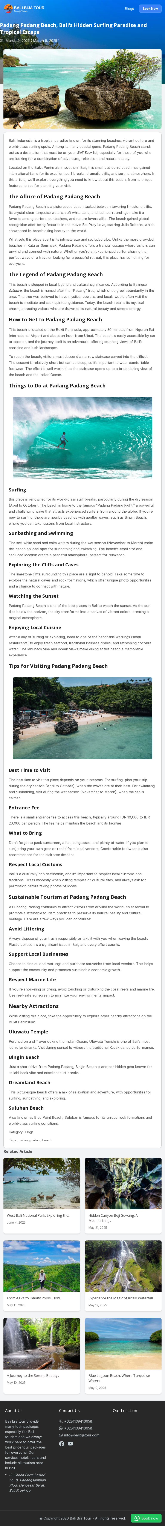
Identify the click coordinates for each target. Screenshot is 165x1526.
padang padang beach (35, 1140)
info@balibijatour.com (81, 1435)
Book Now (150, 8)
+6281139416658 (78, 1421)
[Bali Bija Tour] (24, 8)
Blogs (129, 8)
